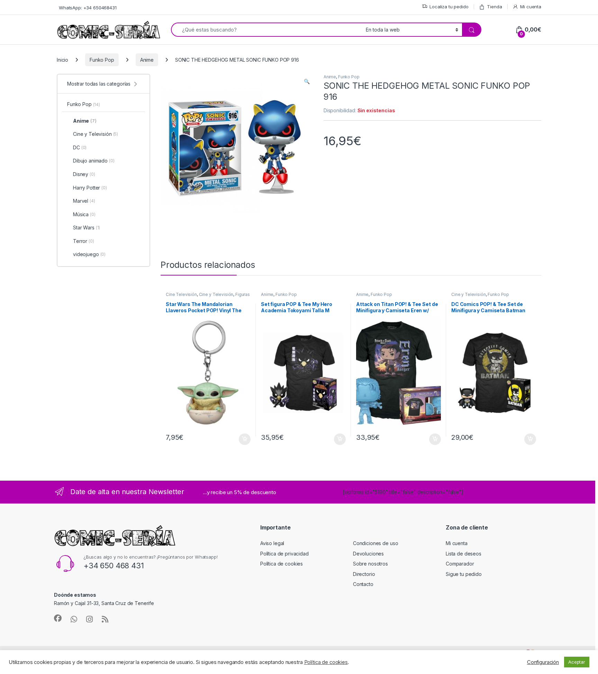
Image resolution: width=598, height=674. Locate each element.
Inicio (62, 60)
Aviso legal (272, 543)
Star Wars (86, 227)
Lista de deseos (463, 554)
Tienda (494, 6)
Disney (84, 174)
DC (80, 147)
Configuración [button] (543, 662)
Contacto (363, 584)
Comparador (460, 564)
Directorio (364, 574)
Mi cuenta (530, 6)
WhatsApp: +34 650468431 (88, 7)
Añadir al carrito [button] (243, 439)
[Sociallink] (58, 618)
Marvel (84, 201)
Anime (147, 60)
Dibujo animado (94, 161)
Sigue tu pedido (464, 574)
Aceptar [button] (576, 662)
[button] (307, 81)
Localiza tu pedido (448, 6)
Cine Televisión (181, 294)
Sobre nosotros (370, 564)
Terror (83, 241)
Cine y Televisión (216, 294)
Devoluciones (368, 554)
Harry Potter (90, 188)
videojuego (89, 254)
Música (84, 214)
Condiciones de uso (375, 543)
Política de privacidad (284, 554)
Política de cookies (281, 564)
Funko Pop (102, 60)
